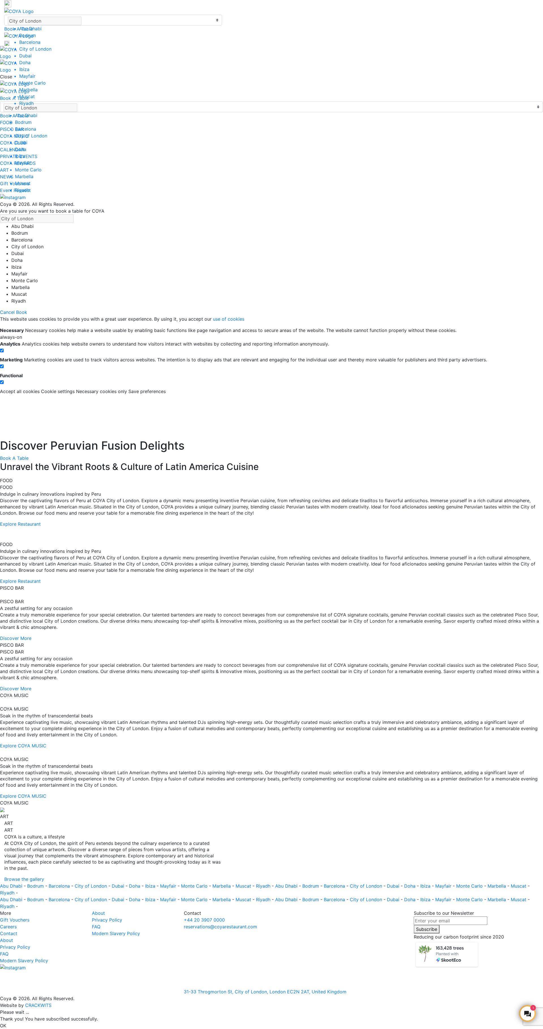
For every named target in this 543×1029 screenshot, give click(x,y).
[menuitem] (116, 28)
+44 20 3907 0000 (204, 920)
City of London (91, 886)
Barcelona (60, 886)
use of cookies (228, 319)
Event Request (15, 190)
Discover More (15, 638)
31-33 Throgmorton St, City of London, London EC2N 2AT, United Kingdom (265, 992)
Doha (135, 886)
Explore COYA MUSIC (23, 745)
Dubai (119, 886)
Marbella (222, 886)
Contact (8, 933)
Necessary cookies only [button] (102, 391)
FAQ (4, 954)
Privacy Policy (15, 947)
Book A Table (14, 458)
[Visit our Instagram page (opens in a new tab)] (13, 197)
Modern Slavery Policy (24, 960)
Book (21, 312)
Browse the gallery (24, 879)
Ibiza (151, 886)
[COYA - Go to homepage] (19, 11)
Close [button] (6, 76)
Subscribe (426, 929)
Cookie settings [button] (58, 391)
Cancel (7, 312)
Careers (8, 926)
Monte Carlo (195, 886)
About (6, 940)
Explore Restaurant (20, 524)
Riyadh (264, 886)
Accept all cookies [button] (20, 391)
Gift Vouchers (14, 920)
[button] (113, 3)
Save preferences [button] (147, 391)
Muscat (244, 886)
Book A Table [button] (18, 29)
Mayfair (169, 886)
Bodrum (36, 886)
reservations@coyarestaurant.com (220, 926)
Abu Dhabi (12, 886)
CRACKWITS (38, 1005)
